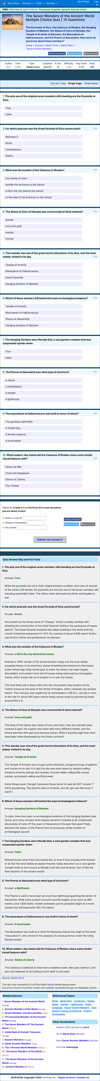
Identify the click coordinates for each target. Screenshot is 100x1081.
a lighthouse (12, 399)
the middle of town (16, 178)
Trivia (39, 3)
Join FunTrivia (30, 9)
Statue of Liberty (15, 479)
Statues (64, 1004)
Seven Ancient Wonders (18, 1043)
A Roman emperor (15, 434)
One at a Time (58, 83)
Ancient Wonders (14, 1039)
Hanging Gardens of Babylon (21, 283)
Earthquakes (58, 1014)
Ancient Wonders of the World (21, 1009)
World (55, 1001)
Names (91, 1001)
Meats (55, 1004)
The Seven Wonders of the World (24, 1051)
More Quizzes (77, 1040)
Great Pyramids (14, 277)
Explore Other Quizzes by (72, 1027)
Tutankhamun (13, 149)
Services (51, 3)
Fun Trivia (13, 3)
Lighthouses (76, 1004)
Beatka (51, 984)
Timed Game (91, 83)
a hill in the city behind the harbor (24, 190)
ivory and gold (13, 226)
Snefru (9, 155)
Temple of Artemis (15, 264)
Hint (95, 128)
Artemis (87, 1011)
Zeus (93, 1008)
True (8, 108)
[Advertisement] (50, 75)
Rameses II (11, 136)
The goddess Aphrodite (19, 421)
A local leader (13, 440)
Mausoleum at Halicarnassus (22, 271)
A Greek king (12, 428)
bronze (9, 238)
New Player (83, 1)
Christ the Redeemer (17, 473)
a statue (10, 380)
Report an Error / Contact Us (73, 1077)
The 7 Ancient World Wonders (21, 1047)
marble (9, 232)
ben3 (8, 67)
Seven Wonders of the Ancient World (24, 1001)
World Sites (66, 1001)
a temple (10, 392)
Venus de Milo (13, 466)
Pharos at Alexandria (17, 319)
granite (9, 219)
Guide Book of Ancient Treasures (23, 1032)
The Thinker (12, 485)
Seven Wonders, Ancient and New (23, 1013)
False (8, 114)
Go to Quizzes (70, 1034)
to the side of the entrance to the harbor (28, 197)
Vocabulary (79, 1001)
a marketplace (13, 386)
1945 (92, 67)
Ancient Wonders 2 (16, 1066)
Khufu (8, 143)
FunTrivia (67, 1047)
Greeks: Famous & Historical (67, 1011)
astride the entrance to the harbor (25, 184)
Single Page (75, 83)
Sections (27, 3)
